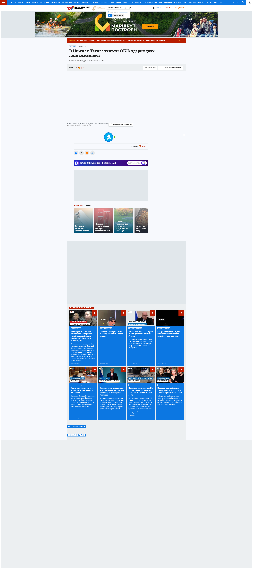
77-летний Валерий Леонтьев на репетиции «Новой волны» (111, 333)
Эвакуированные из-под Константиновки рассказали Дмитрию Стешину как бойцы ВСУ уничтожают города (82, 336)
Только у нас (131, 40)
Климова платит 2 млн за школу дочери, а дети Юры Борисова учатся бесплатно (169, 390)
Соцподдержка (107, 2)
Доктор (208, 2)
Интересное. (73, 46)
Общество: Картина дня (77, 385)
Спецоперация (32, 2)
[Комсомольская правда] (78, 8)
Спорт (125, 2)
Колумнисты (136, 2)
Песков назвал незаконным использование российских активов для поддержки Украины (112, 391)
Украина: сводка (152, 40)
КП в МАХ (162, 40)
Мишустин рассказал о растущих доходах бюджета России (140, 333)
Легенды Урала (82, 40)
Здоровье (94, 2)
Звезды (85, 2)
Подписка (179, 8)
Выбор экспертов (196, 2)
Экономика (67, 2)
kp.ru (82, 67)
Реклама (168, 8)
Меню (3, 2)
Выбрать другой (118, 15)
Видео (20, 2)
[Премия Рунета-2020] (97, 8)
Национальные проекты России (172, 2)
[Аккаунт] (249, 2)
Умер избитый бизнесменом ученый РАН (111, 40)
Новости (92, 40)
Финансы (218, 2)
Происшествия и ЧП (76, 328)
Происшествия (150, 2)
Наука (118, 2)
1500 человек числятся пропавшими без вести (140, 391)
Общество (55, 2)
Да (110, 15)
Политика (44, 2)
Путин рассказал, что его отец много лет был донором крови (82, 390)
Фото (13, 2)
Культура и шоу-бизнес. (106, 328)
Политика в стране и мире (135, 328)
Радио (158, 8)
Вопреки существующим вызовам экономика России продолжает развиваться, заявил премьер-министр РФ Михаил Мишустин (140, 343)
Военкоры (140, 40)
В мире (77, 2)
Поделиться (151, 67)
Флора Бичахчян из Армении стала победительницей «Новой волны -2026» (168, 333)
